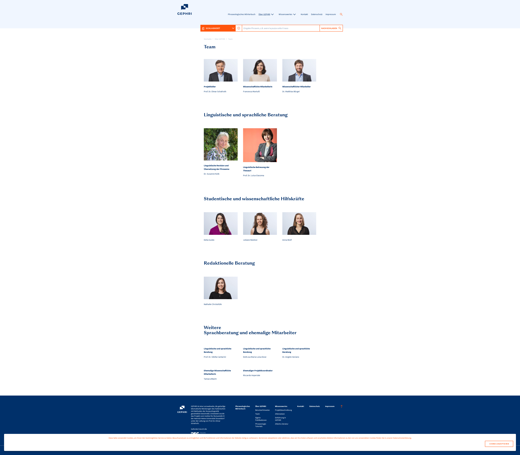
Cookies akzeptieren (499, 444)
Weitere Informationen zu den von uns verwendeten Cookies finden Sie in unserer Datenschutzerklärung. (369, 438)
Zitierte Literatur (281, 424)
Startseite (208, 39)
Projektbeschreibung (283, 410)
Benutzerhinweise (262, 410)
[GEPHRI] (184, 14)
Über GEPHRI (220, 39)
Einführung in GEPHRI (280, 418)
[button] (341, 14)
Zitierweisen (280, 414)
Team (230, 39)
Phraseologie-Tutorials (260, 425)
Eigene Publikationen (261, 418)
